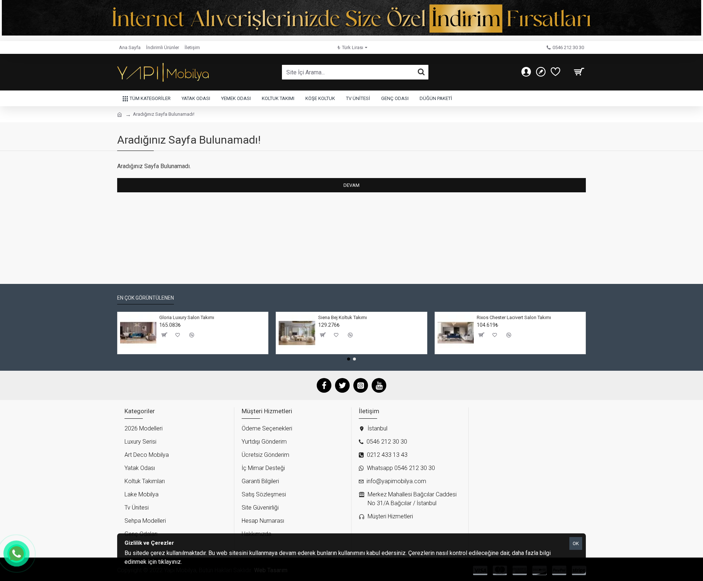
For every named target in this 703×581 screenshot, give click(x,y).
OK (576, 543)
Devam (351, 185)
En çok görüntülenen (145, 298)
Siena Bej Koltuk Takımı (342, 317)
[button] (348, 359)
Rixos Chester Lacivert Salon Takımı (514, 317)
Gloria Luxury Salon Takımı (186, 317)
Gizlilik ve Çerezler (206, 561)
